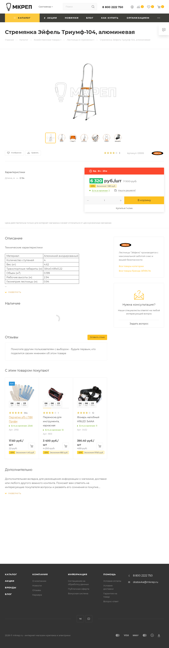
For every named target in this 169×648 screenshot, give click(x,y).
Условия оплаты (112, 581)
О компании (39, 581)
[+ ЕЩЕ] (159, 18)
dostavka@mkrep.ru (145, 582)
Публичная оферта (78, 589)
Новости (37, 585)
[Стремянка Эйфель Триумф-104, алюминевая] (84, 92)
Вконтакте (80, 618)
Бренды (10, 587)
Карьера (37, 594)
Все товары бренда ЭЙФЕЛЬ (135, 270)
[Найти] (93, 6)
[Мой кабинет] (132, 7)
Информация (77, 574)
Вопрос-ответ (110, 601)
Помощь (109, 574)
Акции (9, 581)
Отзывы (36, 590)
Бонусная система (78, 593)
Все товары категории (131, 266)
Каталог (11, 574)
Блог (8, 594)
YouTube (88, 618)
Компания (40, 574)
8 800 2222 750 (112, 7)
